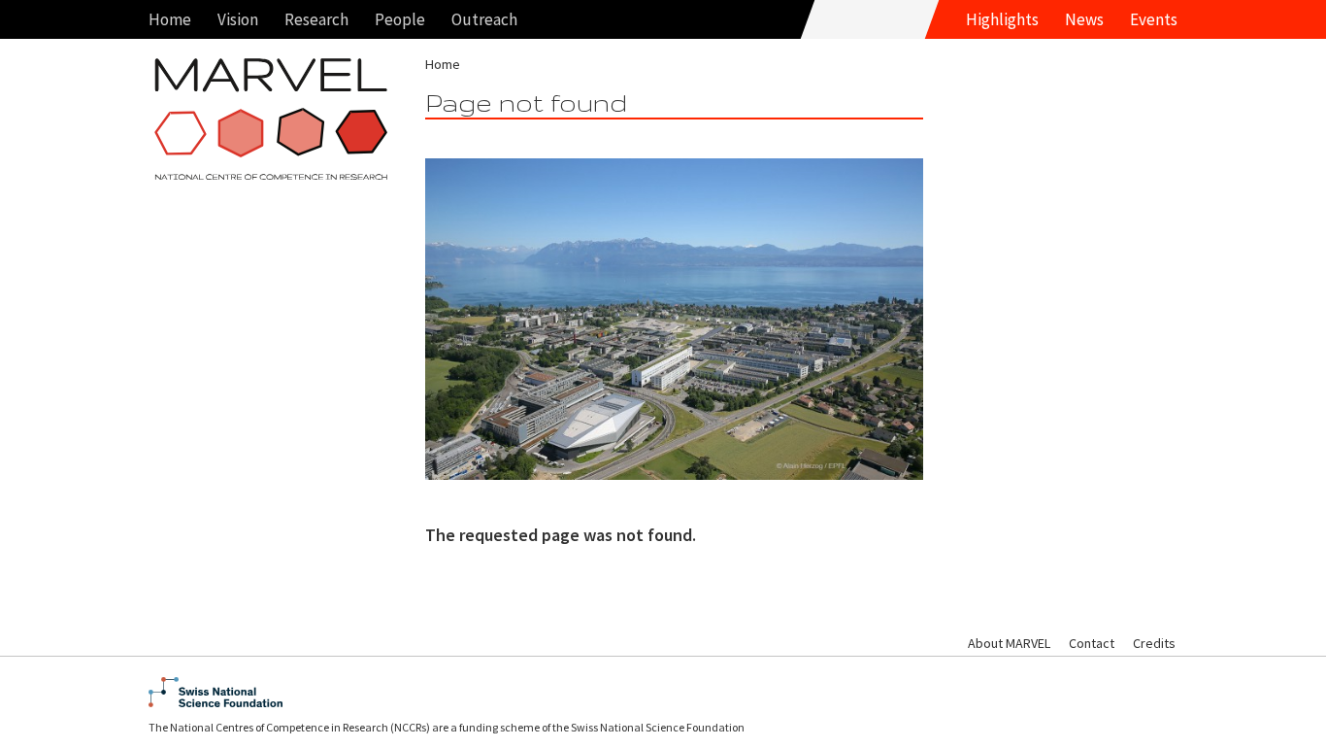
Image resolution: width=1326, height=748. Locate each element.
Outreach (484, 19)
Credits (1154, 643)
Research (316, 19)
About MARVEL (1009, 643)
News (1084, 19)
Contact (1091, 643)
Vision (237, 19)
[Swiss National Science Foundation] (663, 692)
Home (170, 19)
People (400, 19)
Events (1153, 19)
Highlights (1002, 19)
